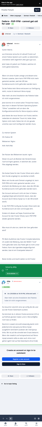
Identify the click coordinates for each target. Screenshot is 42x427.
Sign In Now (21, 364)
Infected (8, 34)
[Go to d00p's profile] (3, 282)
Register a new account (21, 359)
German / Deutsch (24, 34)
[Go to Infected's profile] (3, 34)
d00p (8, 281)
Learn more (4, 3)
